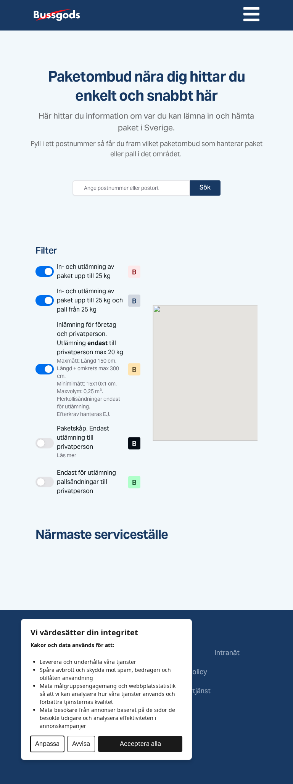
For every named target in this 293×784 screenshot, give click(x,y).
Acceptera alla (140, 744)
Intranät (227, 653)
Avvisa (81, 744)
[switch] (80, 271)
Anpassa (47, 744)
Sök (205, 188)
